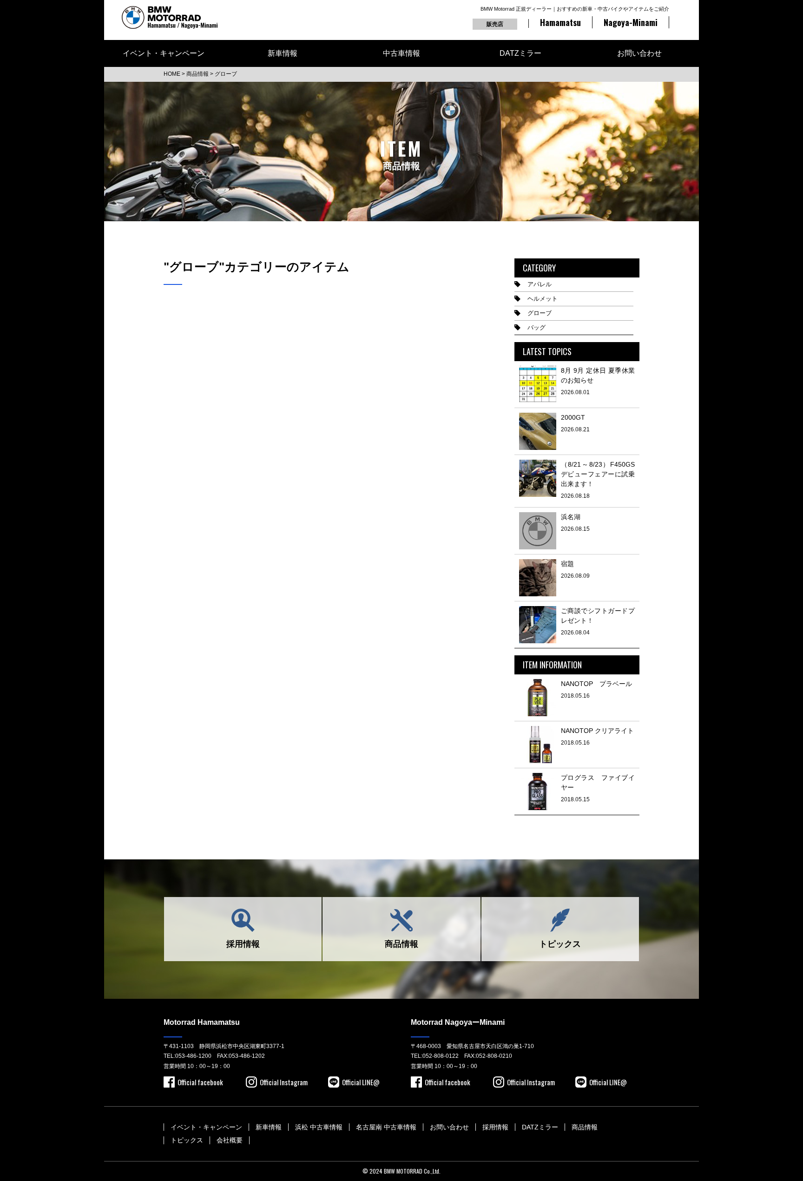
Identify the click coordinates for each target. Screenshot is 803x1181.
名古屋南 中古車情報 (386, 1127)
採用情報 (243, 944)
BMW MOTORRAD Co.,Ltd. (412, 1171)
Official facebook (200, 1082)
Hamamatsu (560, 22)
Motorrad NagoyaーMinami (458, 1022)
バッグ (536, 327)
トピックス (560, 944)
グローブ (539, 313)
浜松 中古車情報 (318, 1127)
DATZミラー (520, 53)
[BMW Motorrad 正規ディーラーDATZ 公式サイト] (169, 17)
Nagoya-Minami (631, 22)
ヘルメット (542, 298)
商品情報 (401, 944)
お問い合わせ (639, 53)
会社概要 (230, 1140)
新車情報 (282, 53)
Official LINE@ (361, 1082)
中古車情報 (401, 53)
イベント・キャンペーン (163, 53)
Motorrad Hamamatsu (202, 1022)
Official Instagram (284, 1082)
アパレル (539, 284)
